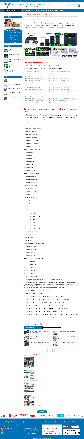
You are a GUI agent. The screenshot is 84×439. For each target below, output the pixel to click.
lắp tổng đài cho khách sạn (59, 284)
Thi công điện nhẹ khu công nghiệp (14, 97)
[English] (80, 1)
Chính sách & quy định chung (29, 433)
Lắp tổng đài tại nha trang (29, 22)
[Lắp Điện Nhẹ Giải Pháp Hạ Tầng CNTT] (29, 374)
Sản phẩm (37, 10)
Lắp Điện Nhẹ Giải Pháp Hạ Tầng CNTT (14, 85)
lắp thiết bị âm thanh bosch (30, 191)
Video (51, 10)
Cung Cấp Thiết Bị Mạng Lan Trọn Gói (14, 93)
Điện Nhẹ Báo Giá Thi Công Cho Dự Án (15, 89)
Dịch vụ (43, 10)
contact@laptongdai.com (14, 32)
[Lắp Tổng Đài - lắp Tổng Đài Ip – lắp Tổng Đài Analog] (27, 5)
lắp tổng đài (51, 73)
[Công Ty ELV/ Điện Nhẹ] (29, 361)
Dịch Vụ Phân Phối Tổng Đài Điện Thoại (67, 342)
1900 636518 (12, 30)
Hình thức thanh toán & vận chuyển (30, 430)
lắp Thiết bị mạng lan (29, 149)
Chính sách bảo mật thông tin (29, 428)
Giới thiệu (30, 10)
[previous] (2, 416)
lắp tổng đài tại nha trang (30, 122)
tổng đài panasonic (58, 65)
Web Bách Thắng (48, 438)
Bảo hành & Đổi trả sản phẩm (29, 425)
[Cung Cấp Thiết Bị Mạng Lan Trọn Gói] (29, 400)
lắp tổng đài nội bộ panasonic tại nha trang (57, 102)
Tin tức (56, 10)
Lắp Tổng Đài (40, 438)
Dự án (47, 10)
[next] (82, 416)
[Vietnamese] (82, 1)
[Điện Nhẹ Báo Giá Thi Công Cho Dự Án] (29, 387)
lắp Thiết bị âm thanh (29, 185)
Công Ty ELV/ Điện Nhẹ (12, 79)
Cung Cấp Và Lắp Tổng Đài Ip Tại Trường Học (40, 342)
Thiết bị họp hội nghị (31, 213)
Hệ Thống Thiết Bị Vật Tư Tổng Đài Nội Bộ (67, 331)
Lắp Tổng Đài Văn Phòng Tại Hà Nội (33, 296)
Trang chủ (24, 10)
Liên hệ (61, 10)
